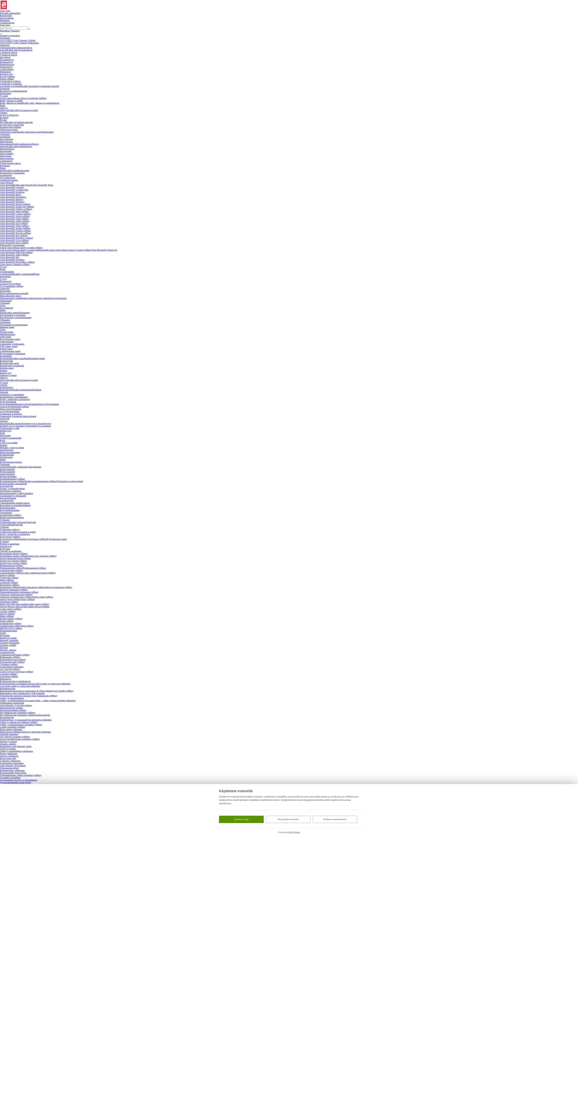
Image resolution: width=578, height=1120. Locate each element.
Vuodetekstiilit (7, 271)
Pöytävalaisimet (7, 471)
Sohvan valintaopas (9, 756)
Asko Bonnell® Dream (15, 204)
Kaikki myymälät (8, 638)
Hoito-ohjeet (11, 729)
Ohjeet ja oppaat (8, 748)
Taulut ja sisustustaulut (10, 438)
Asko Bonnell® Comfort (12, 187)
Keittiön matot (7, 368)
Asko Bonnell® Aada (14, 218)
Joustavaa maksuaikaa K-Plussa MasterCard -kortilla (44, 691)
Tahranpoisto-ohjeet (9, 768)
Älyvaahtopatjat (7, 177)
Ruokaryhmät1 (11, 618)
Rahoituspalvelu (7, 688)
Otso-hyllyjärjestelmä (49, 404)
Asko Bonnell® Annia (15, 216)
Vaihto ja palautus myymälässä (18, 722)
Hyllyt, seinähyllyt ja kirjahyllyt (15, 399)
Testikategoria (11, 623)
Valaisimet (5, 464)
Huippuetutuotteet (8, 630)
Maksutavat (5, 679)
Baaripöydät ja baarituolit (12, 365)
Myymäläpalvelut (17, 712)
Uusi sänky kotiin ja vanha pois (20, 686)
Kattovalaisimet (7, 469)
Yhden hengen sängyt (10, 163)
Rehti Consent (294, 832)
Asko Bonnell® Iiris (14, 235)
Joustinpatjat (6, 175)
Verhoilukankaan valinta (20, 775)
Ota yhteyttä (10, 669)
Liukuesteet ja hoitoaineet (12, 344)
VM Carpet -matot (8, 346)
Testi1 (28, 599)
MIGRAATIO (11, 628)
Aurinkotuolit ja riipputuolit (13, 495)
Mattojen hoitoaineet (14, 589)
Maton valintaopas (24, 751)
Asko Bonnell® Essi (14, 223)
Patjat (2, 168)
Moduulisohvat (7, 64)
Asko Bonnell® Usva (14, 240)
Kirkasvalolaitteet (8, 476)
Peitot (2, 269)
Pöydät (3, 120)
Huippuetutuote (11, 708)
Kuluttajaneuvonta (13, 659)
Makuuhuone (6, 141)
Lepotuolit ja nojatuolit (11, 84)
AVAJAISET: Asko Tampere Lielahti (17, 40)
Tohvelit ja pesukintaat (10, 551)
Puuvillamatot (6, 139)
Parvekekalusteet (8, 498)
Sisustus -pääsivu (8, 744)
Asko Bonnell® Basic (42, 185)
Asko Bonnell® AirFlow (16, 209)
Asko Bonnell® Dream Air (17, 206)
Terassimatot (6, 512)
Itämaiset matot (7, 327)
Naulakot (37, 389)
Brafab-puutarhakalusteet (12, 517)
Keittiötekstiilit (7, 455)
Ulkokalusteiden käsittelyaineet (15, 503)
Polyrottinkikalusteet (9, 510)
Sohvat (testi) (42, 597)
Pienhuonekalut (11, 565)
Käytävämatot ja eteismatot (13, 315)
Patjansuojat (5, 281)
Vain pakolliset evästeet (288, 819)
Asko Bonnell (6, 182)
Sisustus (4, 421)
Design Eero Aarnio (13, 563)
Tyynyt (3, 267)
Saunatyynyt (6, 546)
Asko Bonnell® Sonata (15, 228)
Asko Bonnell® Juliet (14, 211)
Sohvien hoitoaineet (58, 587)
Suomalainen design (13, 553)
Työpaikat (9, 664)
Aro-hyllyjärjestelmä (9, 411)
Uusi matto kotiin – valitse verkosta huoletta (50, 700)
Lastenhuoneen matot (10, 351)
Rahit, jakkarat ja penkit (11, 100)
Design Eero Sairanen (41, 556)
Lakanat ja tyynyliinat (10, 283)
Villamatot (5, 134)
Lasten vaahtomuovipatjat (39, 573)
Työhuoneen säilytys (10, 529)
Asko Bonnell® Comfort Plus (14, 190)
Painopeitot (5, 276)
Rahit (2, 105)
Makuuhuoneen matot (10, 296)
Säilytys (4, 108)
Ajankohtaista (11, 667)
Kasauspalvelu (7, 717)
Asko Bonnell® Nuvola (15, 233)
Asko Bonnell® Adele (15, 221)
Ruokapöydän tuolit (9, 363)
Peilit (2, 433)
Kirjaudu (10, 13)
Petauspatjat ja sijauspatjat (12, 173)
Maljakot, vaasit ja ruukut (12, 447)
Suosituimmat (10, 515)
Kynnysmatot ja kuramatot (12, 353)
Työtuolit (4, 527)
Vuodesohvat (26, 50)
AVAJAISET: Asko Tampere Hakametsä (19, 43)
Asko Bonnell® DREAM (16, 252)
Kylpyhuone (10, 536)
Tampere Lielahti (8, 645)
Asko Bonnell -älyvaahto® (13, 765)
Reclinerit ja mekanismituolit (13, 91)
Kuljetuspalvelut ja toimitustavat (15, 681)
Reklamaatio (10, 657)
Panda (7, 79)
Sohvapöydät (26, 122)
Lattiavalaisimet (33, 467)
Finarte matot (6, 349)
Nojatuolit (4, 88)
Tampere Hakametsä (9, 642)
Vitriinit (3, 112)
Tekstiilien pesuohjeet (10, 777)
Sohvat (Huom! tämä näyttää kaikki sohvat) (25, 606)
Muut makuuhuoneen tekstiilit (14, 293)
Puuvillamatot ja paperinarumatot (15, 317)
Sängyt (35, 144)
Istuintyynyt (5, 373)
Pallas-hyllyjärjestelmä (10, 409)
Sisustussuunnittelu (13, 710)
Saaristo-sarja (6, 457)
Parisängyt (5, 165)
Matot (3, 310)
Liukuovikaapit (29, 416)
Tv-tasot (4, 96)
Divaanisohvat (7, 59)
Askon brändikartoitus (20, 739)
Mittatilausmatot (7, 334)
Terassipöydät (6, 486)
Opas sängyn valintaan (15, 264)
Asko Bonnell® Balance (11, 199)
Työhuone (5, 520)
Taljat (2, 305)
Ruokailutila (6, 356)
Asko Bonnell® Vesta (14, 226)
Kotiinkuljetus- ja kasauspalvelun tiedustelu (25, 720)
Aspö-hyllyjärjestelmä (14, 406)
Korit (2, 440)
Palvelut (4, 647)
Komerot (4, 117)
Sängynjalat (5, 156)
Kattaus (3, 370)
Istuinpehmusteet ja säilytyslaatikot (16, 493)
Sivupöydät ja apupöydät (12, 124)
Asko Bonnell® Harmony (12, 202)
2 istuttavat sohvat (8, 52)
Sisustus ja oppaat (8, 741)
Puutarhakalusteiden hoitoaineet (19, 592)
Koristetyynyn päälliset (40, 426)
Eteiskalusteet (6, 387)
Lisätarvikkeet (6, 69)
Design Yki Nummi (13, 561)
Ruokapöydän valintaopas (12, 770)
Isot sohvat (5, 57)
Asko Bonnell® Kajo (14, 243)
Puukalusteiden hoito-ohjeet (13, 773)
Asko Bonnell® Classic (15, 214)
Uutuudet (8, 674)
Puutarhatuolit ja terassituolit (13, 483)
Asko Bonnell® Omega (15, 230)
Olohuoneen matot (9, 129)
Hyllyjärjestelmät (8, 402)
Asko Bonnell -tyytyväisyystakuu (16, 705)
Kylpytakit (5, 549)
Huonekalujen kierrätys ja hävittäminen (18, 780)
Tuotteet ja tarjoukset (10, 35)
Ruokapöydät (10, 127)
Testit (6, 621)
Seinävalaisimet (7, 474)
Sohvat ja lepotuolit (36, 732)
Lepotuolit (54, 86)
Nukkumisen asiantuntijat (12, 703)
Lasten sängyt (10, 609)
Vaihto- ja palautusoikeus (12, 698)
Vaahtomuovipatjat (9, 180)
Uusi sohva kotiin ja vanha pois (50, 683)
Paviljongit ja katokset (10, 491)
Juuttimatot (5, 137)
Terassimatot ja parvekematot (14, 324)
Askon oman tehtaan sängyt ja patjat (21, 247)
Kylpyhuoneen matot (10, 339)
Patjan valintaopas (8, 753)
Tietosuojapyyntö (12, 662)
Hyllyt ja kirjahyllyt (9, 115)
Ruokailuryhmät (37, 358)
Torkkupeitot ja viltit (9, 428)
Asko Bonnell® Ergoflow (12, 192)
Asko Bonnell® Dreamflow (13, 197)
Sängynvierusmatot (57, 298)
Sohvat (28, 47)
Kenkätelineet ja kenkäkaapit (13, 397)
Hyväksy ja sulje (241, 819)
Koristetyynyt (6, 74)
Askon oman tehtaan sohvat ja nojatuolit (23, 98)
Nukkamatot (47, 132)
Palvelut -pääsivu (8, 650)
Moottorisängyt (7, 149)
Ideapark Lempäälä (9, 640)
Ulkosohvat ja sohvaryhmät (70, 481)
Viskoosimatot (7, 341)
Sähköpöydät (16, 524)
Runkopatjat (6, 151)
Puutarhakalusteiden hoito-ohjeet (15, 782)
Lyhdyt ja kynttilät (8, 442)
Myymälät (5, 635)
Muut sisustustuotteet (10, 452)
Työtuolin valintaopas (10, 761)
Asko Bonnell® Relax (10, 194)
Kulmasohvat (6, 62)
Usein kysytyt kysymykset (16, 671)
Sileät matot (5, 336)
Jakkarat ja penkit (8, 375)
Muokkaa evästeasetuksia (334, 819)
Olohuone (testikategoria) (16, 594)
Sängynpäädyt (7, 153)
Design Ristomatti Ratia (15, 558)
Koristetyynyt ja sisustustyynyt (36, 423)
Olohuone (4, 45)
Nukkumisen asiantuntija (11, 763)
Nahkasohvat (6, 67)
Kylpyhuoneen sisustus (11, 462)
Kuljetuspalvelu (42, 715)
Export (7, 76)
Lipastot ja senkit (30, 110)
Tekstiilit (9, 734)
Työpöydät (31, 522)
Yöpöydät (4, 288)
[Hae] (29, 28)
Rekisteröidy (6, 15)
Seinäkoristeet (6, 450)
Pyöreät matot (6, 332)
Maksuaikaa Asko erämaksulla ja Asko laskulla (22, 693)
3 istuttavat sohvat (8, 55)
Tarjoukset (5, 38)
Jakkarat (55, 103)
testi (28, 626)
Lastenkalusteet (11, 570)
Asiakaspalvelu (7, 652)
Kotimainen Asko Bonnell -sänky (16, 746)
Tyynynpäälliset (11, 286)
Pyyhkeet (4, 541)
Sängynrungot (6, 158)
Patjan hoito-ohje (8, 758)
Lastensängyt (6, 161)
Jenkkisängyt (26, 146)
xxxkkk (8, 611)
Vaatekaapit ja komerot (11, 414)
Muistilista (5, 20)
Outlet (3, 633)
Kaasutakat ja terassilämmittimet (15, 505)
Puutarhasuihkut (7, 508)
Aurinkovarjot (6, 500)
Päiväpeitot (5, 291)
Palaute (22, 655)
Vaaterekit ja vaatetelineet (12, 394)
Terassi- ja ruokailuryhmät (12, 488)
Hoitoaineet (5, 71)
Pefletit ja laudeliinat (9, 544)
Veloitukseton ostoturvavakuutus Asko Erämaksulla (28, 695)
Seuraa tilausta (7, 18)
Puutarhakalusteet (12, 479)
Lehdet (12, 727)
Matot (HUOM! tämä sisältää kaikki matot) (24, 604)
